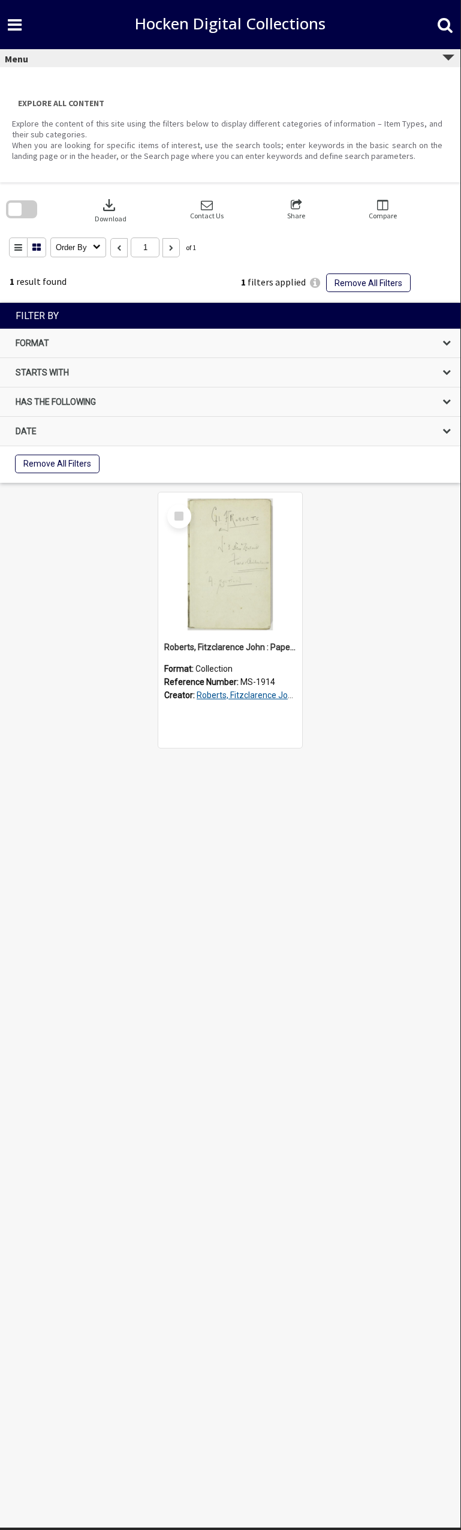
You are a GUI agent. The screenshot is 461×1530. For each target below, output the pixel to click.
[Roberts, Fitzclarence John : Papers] (230, 564)
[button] (207, 209)
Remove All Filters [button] (368, 283)
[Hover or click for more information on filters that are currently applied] (315, 282)
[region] (230, 393)
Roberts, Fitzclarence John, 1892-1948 (269, 695)
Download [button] (110, 209)
